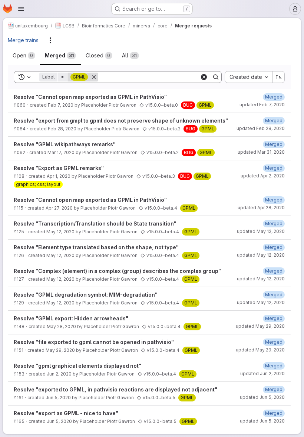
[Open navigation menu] (21, 9)
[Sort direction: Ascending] (279, 77)
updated (262, 104)
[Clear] (203, 77)
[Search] (216, 77)
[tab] (24, 55)
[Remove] (93, 77)
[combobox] (248, 77)
